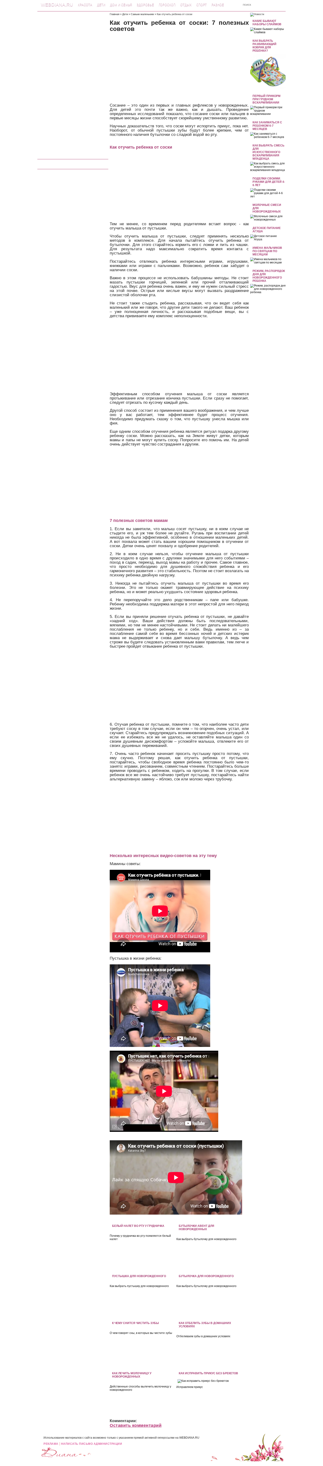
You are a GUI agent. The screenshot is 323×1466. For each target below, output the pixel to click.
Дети (101, 5)
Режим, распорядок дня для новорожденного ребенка (269, 276)
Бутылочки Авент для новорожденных (196, 1227)
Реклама (51, 1443)
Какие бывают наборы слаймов (267, 22)
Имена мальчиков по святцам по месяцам (267, 251)
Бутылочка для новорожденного (206, 1276)
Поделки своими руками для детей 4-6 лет (269, 182)
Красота (85, 5)
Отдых (186, 5)
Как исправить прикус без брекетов (208, 1373)
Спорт (201, 5)
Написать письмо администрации (91, 1443)
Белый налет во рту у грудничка (138, 1226)
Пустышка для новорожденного (139, 1276)
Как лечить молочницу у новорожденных (131, 1375)
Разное (217, 5)
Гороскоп (167, 5)
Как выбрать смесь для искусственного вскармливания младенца (268, 152)
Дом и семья (121, 5)
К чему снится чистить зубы (135, 1323)
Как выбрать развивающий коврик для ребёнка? (264, 45)
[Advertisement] (72, 83)
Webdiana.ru (57, 4)
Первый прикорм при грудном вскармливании (266, 99)
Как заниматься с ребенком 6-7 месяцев (267, 126)
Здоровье (145, 5)
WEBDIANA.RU (189, 1437)
